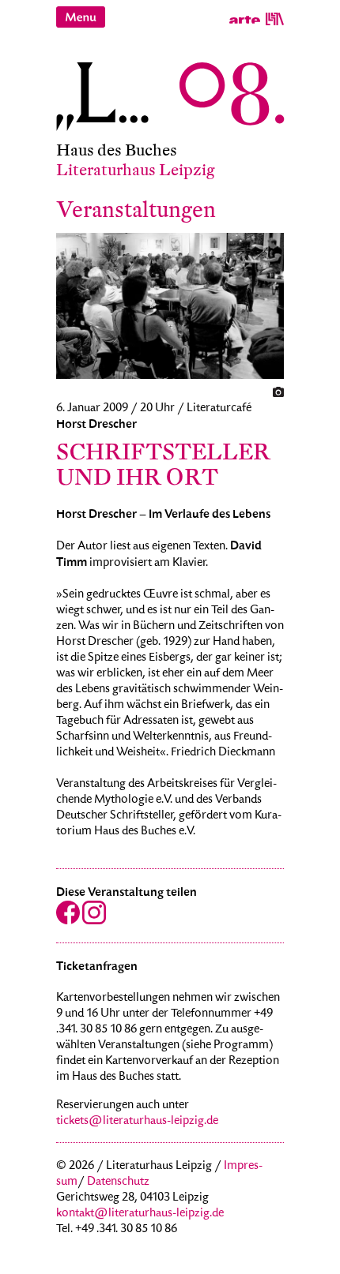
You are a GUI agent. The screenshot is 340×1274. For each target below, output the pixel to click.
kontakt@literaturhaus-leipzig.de (140, 1214)
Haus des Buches (116, 150)
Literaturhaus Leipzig (135, 170)
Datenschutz (118, 1182)
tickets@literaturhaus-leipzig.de (137, 1121)
